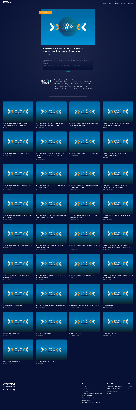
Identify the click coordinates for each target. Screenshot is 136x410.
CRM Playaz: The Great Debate (114, 389)
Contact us (130, 389)
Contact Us (130, 3)
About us (123, 3)
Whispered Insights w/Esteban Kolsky (91, 402)
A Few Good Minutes (87, 395)
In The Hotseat (86, 391)
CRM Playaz (85, 386)
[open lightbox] (68, 27)
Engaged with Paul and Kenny (89, 398)
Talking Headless (86, 400)
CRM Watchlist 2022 (112, 391)
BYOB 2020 (109, 393)
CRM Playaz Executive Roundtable (115, 386)
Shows (104, 3)
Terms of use (130, 408)
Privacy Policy (120, 408)
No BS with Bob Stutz (87, 389)
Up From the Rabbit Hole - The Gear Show (92, 393)
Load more (68, 71)
